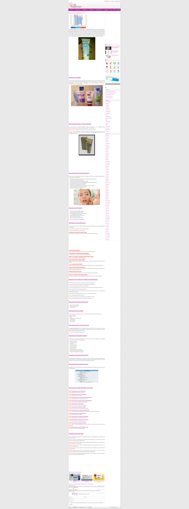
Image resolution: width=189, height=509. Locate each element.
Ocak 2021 (107, 192)
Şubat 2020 (107, 210)
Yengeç (118, 64)
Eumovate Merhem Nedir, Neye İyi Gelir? (78, 219)
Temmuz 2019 (108, 218)
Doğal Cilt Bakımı (108, 111)
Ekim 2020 (107, 197)
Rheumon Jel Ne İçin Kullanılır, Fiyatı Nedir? (112, 84)
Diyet (114, 9)
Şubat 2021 (107, 190)
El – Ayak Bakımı (108, 113)
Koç (107, 64)
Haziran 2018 (107, 236)
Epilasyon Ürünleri (108, 116)
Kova (114, 72)
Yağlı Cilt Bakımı (108, 129)
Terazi (114, 68)
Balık (118, 72)
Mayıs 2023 (107, 148)
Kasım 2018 (107, 228)
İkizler (114, 64)
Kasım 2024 (107, 140)
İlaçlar (106, 119)
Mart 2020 (107, 208)
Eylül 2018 (107, 231)
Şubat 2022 (107, 171)
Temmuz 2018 (108, 234)
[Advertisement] (102, 4)
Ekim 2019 (107, 215)
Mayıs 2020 (107, 205)
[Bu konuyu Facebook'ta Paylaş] (73, 27)
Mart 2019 (107, 221)
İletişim (112, 1)
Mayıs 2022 (107, 166)
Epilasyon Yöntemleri (109, 118)
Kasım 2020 (107, 195)
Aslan (107, 68)
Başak (111, 68)
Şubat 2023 (107, 153)
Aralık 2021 (107, 174)
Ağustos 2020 (108, 200)
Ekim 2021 (107, 177)
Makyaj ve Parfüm (99, 9)
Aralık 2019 (107, 213)
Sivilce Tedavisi (108, 126)
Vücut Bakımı (84, 9)
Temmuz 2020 (108, 202)
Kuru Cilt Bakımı (108, 121)
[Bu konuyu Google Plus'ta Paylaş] (83, 27)
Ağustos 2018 (108, 233)
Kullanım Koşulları (117, 1)
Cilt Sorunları (78, 9)
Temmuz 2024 (108, 143)
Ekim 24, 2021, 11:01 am (101, 485)
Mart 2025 (107, 138)
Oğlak (111, 72)
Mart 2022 (107, 169)
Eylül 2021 (107, 179)
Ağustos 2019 (108, 216)
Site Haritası (90, 507)
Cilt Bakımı (71, 9)
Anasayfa (70, 11)
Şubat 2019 (107, 223)
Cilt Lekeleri (107, 106)
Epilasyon (106, 9)
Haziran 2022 (107, 164)
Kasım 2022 (107, 156)
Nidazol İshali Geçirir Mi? (109, 96)
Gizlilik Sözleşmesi (107, 1)
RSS (86, 507)
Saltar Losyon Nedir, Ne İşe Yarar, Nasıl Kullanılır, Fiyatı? (116, 47)
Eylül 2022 (107, 159)
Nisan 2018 (107, 239)
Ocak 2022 (107, 172)
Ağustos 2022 (108, 161)
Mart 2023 (107, 151)
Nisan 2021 (107, 187)
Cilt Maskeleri (108, 108)
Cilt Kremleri (91, 9)
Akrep (118, 68)
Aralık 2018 (107, 226)
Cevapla (73, 488)
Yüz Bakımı (107, 131)
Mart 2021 (107, 189)
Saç (110, 9)
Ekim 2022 (107, 158)
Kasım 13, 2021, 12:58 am (101, 489)
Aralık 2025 (107, 135)
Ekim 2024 (107, 141)
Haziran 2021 (107, 184)
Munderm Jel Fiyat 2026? (109, 97)
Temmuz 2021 (108, 182)
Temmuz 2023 (108, 146)
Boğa (111, 64)
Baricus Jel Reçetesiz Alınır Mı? (110, 94)
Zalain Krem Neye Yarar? (115, 55)
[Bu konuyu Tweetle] (78, 27)
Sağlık (118, 9)
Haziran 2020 (107, 203)
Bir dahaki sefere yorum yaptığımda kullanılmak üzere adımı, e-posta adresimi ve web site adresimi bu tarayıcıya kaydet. (87, 502)
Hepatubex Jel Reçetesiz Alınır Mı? (110, 91)
